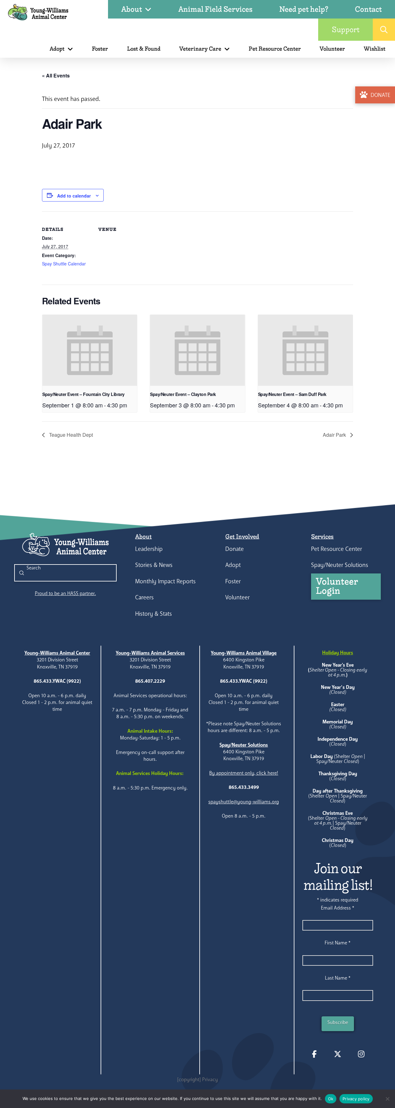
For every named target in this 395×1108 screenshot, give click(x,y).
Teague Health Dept (70, 434)
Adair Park (335, 434)
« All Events (56, 75)
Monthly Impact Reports (165, 581)
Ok (331, 1098)
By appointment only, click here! (243, 773)
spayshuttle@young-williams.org (243, 801)
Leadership (149, 549)
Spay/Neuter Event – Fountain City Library (83, 394)
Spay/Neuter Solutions (339, 565)
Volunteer (237, 597)
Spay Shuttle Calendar (64, 263)
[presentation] (89, 350)
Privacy (210, 1079)
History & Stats (153, 614)
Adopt (233, 565)
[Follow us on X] (337, 1054)
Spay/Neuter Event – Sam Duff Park (292, 394)
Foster (233, 581)
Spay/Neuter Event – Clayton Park (183, 394)
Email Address (337, 908)
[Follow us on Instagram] (361, 1054)
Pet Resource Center (336, 549)
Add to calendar (74, 196)
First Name (338, 942)
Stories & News (154, 565)
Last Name (338, 978)
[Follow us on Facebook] (314, 1054)
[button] (384, 30)
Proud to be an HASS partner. (65, 593)
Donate (234, 549)
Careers (144, 597)
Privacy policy (356, 1098)
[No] (387, 1099)
